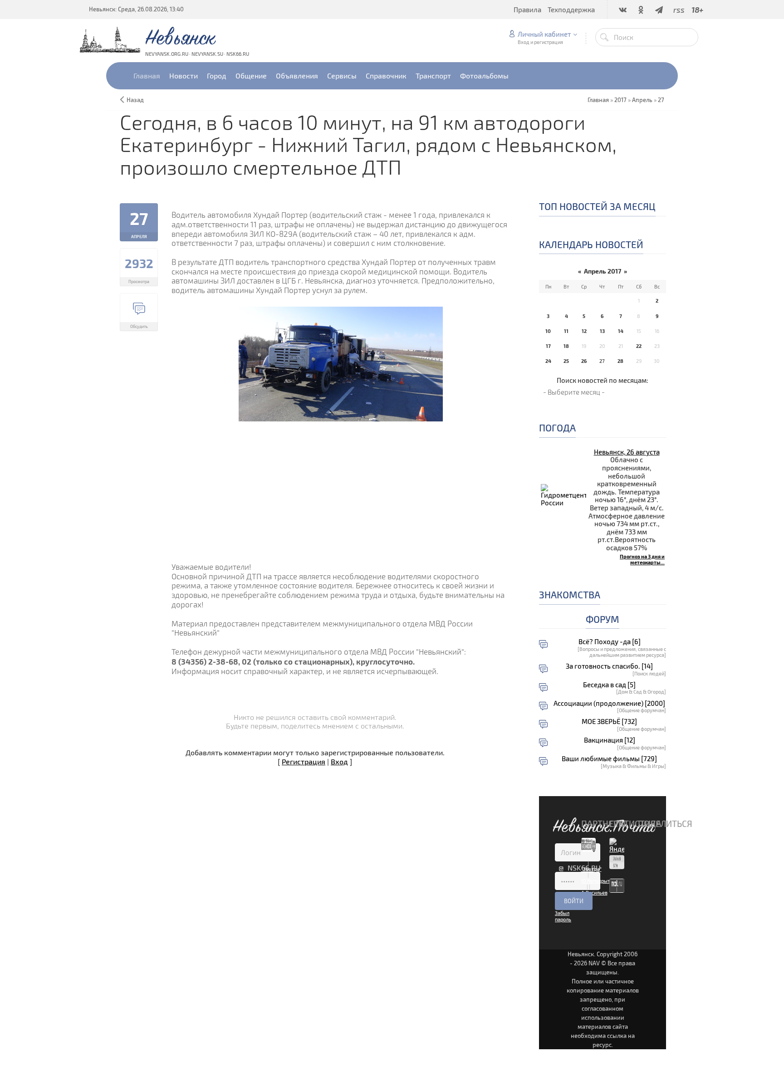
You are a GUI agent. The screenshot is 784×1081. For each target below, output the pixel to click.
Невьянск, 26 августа (627, 452)
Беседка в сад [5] (609, 685)
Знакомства (569, 594)
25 (566, 361)
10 (548, 331)
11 (566, 331)
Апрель (642, 99)
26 (584, 361)
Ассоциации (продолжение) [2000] (609, 703)
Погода (557, 427)
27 (661, 99)
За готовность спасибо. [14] (609, 666)
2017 (620, 99)
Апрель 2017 (602, 271)
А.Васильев (594, 892)
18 (566, 346)
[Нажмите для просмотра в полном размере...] (341, 362)
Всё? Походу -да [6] (609, 642)
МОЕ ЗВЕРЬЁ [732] (609, 721)
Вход (339, 761)
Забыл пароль (563, 916)
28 (620, 361)
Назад (135, 99)
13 (602, 331)
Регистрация (303, 761)
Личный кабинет (544, 34)
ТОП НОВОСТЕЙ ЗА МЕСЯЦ (597, 206)
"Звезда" (591, 869)
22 (639, 346)
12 (584, 331)
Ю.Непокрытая (598, 881)
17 (548, 346)
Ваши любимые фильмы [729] (609, 759)
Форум (602, 619)
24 (548, 361)
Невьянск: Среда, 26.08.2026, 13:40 (136, 9)
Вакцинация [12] (609, 740)
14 (620, 331)
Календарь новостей (591, 244)
